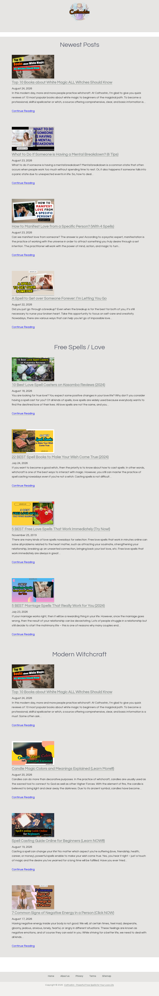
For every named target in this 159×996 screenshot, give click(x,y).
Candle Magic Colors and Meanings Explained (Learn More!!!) (63, 769)
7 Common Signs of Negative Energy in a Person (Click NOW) (63, 913)
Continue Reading (23, 111)
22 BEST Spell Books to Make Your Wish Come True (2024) (60, 457)
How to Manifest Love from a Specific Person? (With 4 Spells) (63, 226)
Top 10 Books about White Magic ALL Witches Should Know (62, 82)
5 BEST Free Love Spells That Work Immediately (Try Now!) (61, 529)
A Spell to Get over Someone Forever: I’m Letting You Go (59, 298)
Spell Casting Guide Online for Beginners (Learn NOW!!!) (58, 841)
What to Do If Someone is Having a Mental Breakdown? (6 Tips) (65, 154)
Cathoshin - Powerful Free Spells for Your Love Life (89, 985)
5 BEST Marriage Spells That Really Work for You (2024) (58, 606)
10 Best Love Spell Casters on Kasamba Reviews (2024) (58, 385)
